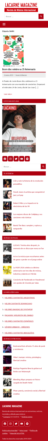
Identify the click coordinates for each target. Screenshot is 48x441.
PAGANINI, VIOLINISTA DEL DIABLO (19, 315)
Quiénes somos (27, 417)
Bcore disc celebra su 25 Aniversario (18, 69)
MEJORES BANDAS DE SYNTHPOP (19, 309)
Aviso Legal (23, 430)
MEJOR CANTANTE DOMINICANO (18, 303)
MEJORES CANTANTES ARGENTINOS (20, 297)
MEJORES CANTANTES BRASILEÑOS (19, 333)
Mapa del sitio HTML (17, 433)
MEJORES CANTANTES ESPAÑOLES (19, 321)
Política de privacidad (9, 430)
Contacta (6, 417)
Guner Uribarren (21, 75)
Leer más (7, 94)
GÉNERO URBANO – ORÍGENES (17, 327)
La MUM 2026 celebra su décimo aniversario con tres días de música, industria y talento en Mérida (27, 270)
